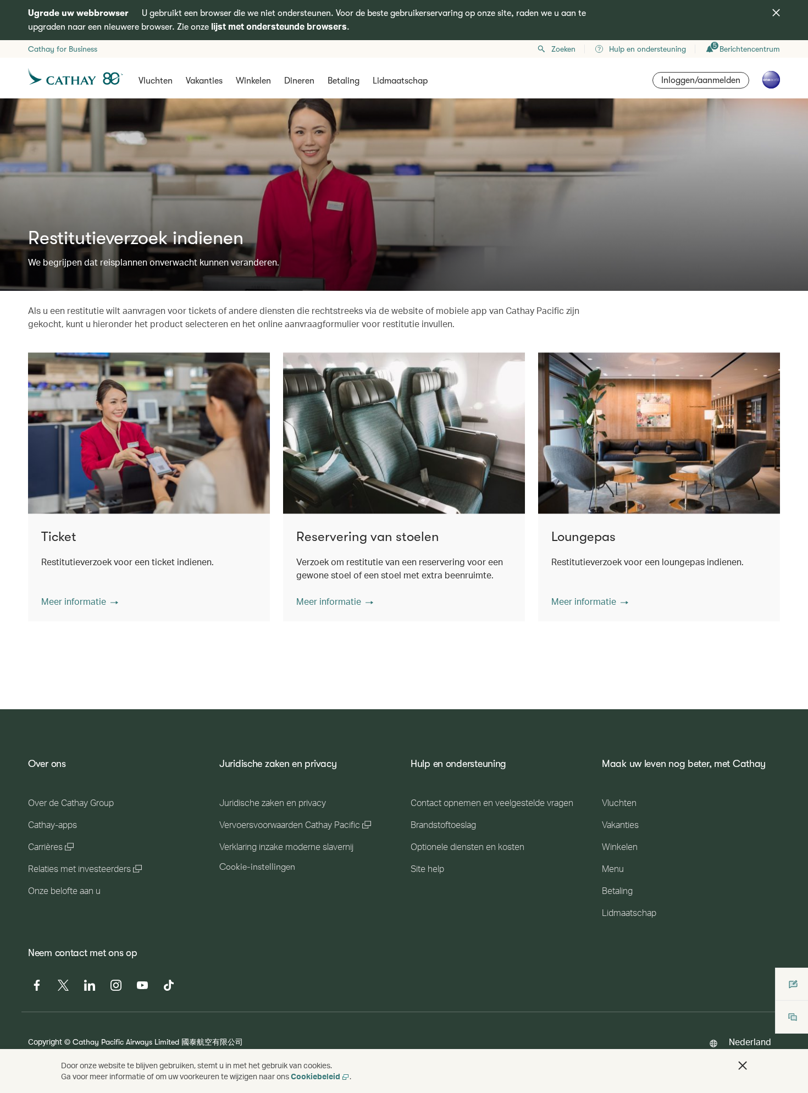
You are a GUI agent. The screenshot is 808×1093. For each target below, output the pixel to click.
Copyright (45, 1041)
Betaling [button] (343, 81)
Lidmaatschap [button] (400, 81)
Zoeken (563, 49)
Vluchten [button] (156, 81)
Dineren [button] (299, 81)
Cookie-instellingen (257, 867)
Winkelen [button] (253, 81)
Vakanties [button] (204, 81)
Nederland (750, 1041)
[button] (79, 601)
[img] (776, 12)
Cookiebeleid (315, 1076)
